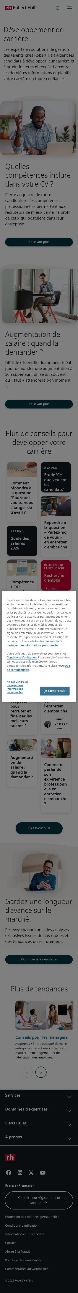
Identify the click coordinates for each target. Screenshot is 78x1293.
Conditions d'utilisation (22, 657)
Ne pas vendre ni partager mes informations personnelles (17, 687)
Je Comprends (54, 690)
